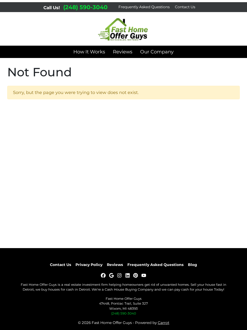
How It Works (89, 52)
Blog (192, 264)
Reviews (122, 52)
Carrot (163, 322)
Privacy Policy (89, 264)
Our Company (157, 52)
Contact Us (185, 7)
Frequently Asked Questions (144, 7)
